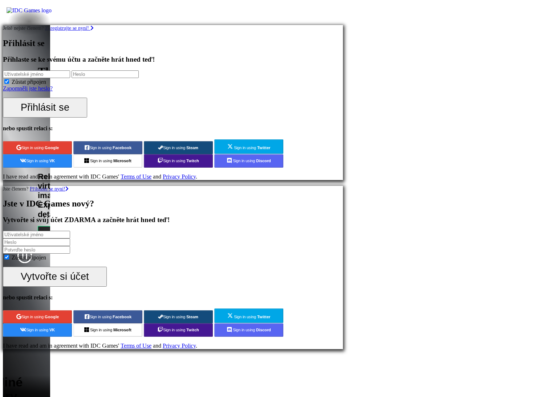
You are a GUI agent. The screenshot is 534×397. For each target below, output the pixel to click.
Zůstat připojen (29, 82)
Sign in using (40, 148)
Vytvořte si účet (55, 276)
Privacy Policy (179, 176)
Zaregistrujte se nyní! (67, 28)
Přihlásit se (45, 107)
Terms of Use (136, 176)
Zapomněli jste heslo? (28, 88)
